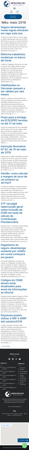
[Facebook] (9, 359)
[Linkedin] (12, 359)
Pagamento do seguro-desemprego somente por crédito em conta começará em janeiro (13, 251)
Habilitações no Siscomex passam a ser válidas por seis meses (13, 90)
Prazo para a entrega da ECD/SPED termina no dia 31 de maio (14, 120)
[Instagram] (16, 359)
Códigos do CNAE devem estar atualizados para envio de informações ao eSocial (14, 286)
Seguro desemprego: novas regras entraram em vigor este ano (14, 30)
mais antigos (5, 346)
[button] (14, 8)
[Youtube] (19, 359)
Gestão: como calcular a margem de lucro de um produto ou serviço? (14, 178)
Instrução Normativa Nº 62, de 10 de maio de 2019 (13, 149)
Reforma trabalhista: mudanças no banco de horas (13, 57)
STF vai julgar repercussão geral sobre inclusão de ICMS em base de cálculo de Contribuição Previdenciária (12, 213)
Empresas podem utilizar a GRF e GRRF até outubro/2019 (14, 318)
